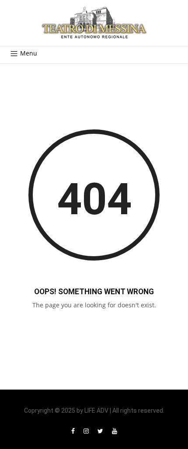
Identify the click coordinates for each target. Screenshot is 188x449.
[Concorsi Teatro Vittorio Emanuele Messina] (94, 23)
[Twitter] (100, 431)
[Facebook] (73, 431)
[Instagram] (86, 431)
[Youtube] (114, 431)
